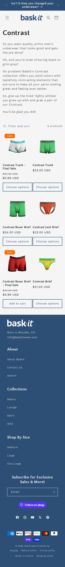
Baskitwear (30, 546)
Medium (12, 447)
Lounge (12, 407)
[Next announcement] (58, 5)
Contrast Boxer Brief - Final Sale (17, 283)
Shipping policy (44, 556)
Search (12, 375)
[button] (7, 18)
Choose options (17, 187)
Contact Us (14, 367)
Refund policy (28, 550)
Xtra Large (14, 463)
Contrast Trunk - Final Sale (14, 167)
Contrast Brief (42, 281)
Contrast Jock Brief (46, 227)
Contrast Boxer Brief (17, 227)
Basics (11, 399)
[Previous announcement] (7, 5)
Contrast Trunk (43, 165)
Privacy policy (47, 550)
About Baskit (15, 359)
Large (10, 455)
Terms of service (24, 556)
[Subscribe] (54, 492)
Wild (10, 423)
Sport (11, 415)
